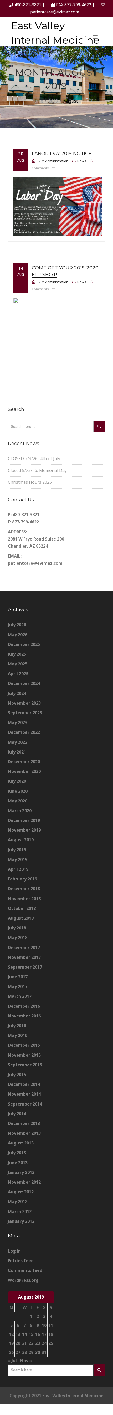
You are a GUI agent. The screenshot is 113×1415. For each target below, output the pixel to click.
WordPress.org (23, 1280)
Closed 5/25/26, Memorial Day (37, 470)
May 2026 (17, 635)
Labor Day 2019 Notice (62, 153)
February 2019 (22, 879)
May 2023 (17, 722)
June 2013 (18, 1162)
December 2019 (24, 820)
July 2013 (17, 1153)
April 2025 (18, 673)
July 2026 (17, 625)
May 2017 (17, 986)
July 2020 (17, 781)
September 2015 (25, 1065)
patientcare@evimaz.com (54, 12)
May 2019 (17, 859)
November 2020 (24, 771)
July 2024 (17, 693)
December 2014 (24, 1084)
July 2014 (17, 1114)
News (81, 161)
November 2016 (24, 1016)
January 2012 (21, 1221)
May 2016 (17, 1035)
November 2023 (24, 703)
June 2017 (18, 977)
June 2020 (18, 791)
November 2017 (24, 957)
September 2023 (25, 713)
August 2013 (21, 1143)
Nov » (26, 1360)
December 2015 (24, 1045)
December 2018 (24, 889)
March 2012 (20, 1211)
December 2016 (24, 1006)
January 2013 (21, 1172)
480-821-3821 (27, 5)
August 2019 (21, 840)
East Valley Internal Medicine (55, 32)
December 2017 (24, 947)
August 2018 (21, 918)
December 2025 (24, 644)
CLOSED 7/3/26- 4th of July (34, 458)
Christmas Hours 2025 (30, 482)
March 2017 (20, 996)
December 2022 (24, 732)
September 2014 (25, 1104)
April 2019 (18, 869)
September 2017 (25, 967)
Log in (14, 1251)
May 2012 (17, 1201)
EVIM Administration (52, 161)
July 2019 (17, 850)
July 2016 (17, 1026)
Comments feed (25, 1270)
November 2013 (24, 1133)
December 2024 (24, 683)
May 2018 (17, 937)
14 (24, 1334)
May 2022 (17, 742)
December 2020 (24, 762)
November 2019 (24, 830)
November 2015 (24, 1055)
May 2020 (17, 801)
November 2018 (24, 899)
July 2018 (17, 928)
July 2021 (17, 752)
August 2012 (21, 1192)
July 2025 (17, 654)
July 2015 (17, 1074)
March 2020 (20, 810)
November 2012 (24, 1182)
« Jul (12, 1360)
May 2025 (17, 664)
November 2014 (24, 1094)
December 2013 (24, 1123)
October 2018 (22, 908)
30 (37, 1352)
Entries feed (21, 1261)
